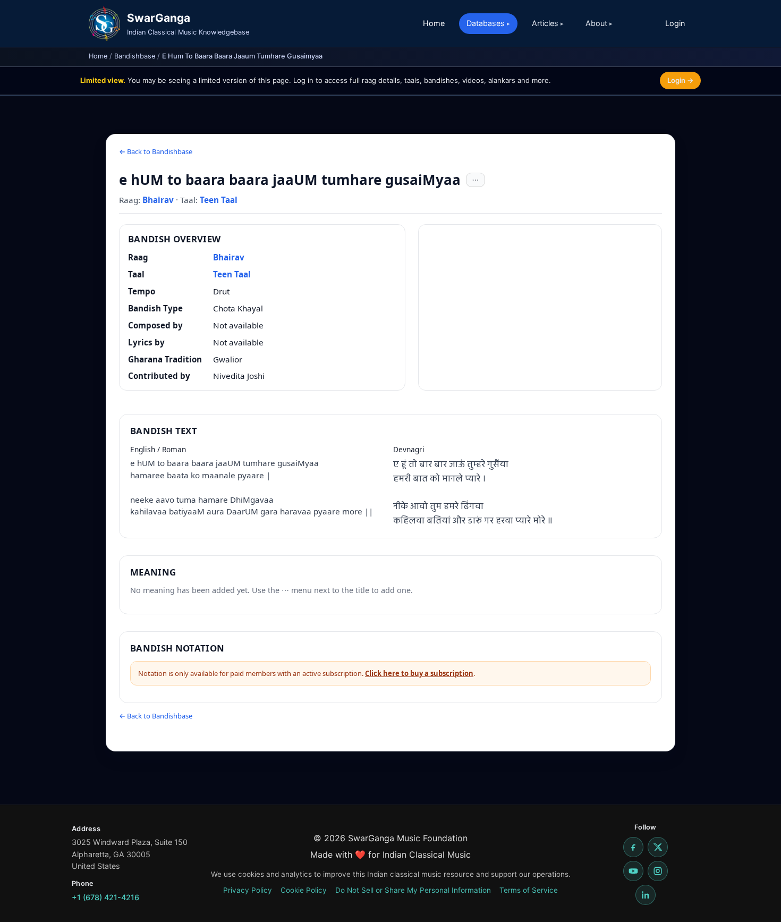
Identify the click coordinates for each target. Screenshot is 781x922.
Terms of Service (528, 890)
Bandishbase (134, 56)
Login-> (680, 80)
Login (675, 23)
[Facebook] (633, 847)
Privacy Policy (247, 890)
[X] (658, 847)
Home (434, 23)
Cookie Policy (304, 890)
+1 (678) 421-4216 (105, 897)
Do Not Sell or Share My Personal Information (413, 890)
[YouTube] (633, 871)
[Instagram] (658, 871)
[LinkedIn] (645, 895)
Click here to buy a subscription (419, 673)
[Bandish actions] (475, 180)
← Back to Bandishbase (155, 151)
